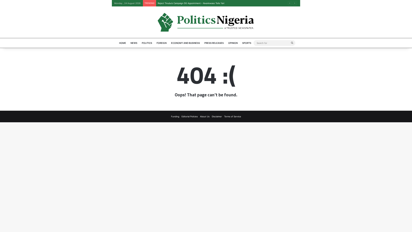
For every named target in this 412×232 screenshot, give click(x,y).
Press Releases (214, 43)
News (134, 43)
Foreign (162, 43)
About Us (205, 116)
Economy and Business (185, 43)
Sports (246, 43)
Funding (175, 116)
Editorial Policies (190, 116)
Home (122, 43)
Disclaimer (217, 116)
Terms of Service (232, 116)
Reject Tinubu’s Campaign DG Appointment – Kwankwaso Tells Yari (191, 3)
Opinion (233, 43)
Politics (147, 43)
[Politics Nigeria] (206, 22)
